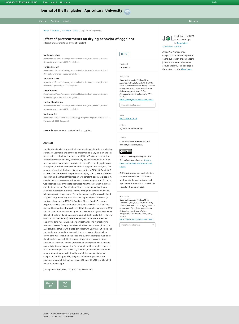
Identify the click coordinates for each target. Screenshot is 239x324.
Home (46, 2)
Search (194, 21)
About (54, 2)
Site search (65, 2)
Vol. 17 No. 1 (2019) (70, 30)
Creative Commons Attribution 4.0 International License (135, 163)
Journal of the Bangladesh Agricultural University (81, 10)
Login (214, 2)
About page (186, 69)
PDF (125, 54)
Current (42, 21)
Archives (55, 21)
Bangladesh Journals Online (21, 2)
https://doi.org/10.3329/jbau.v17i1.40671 (136, 99)
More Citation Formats (130, 105)
